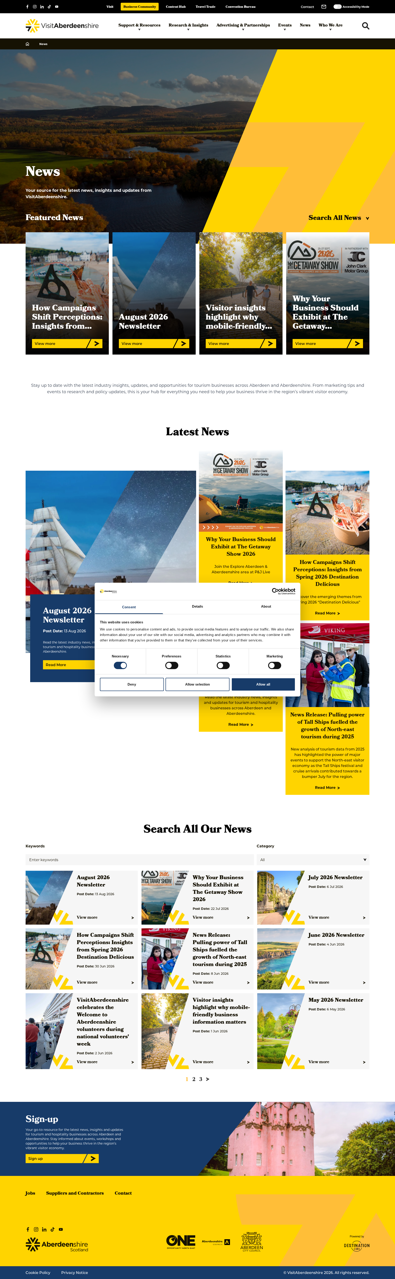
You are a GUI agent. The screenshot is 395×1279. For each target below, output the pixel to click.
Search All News (335, 218)
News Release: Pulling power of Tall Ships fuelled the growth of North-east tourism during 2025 (327, 726)
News (305, 25)
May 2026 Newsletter (336, 1000)
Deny (132, 684)
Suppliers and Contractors (75, 1194)
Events (285, 25)
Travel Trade (206, 7)
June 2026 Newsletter (336, 935)
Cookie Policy (38, 1272)
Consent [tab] (129, 607)
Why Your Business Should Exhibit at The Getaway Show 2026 (241, 547)
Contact (307, 7)
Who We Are (331, 25)
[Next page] (208, 1079)
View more (87, 918)
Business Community (139, 7)
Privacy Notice (74, 1272)
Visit (110, 7)
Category (265, 846)
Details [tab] (197, 606)
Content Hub (176, 7)
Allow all (263, 684)
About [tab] (266, 606)
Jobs (30, 1194)
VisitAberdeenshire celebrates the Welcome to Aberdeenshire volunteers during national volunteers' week (103, 1022)
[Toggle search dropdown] (365, 25)
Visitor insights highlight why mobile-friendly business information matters (221, 1011)
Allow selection (197, 684)
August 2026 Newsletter (93, 881)
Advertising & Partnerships (243, 25)
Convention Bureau (241, 7)
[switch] (171, 665)
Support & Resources (139, 25)
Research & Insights (188, 25)
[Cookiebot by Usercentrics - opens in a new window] (275, 591)
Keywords (35, 846)
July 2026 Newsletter (336, 878)
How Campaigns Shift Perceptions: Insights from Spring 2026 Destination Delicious (327, 573)
